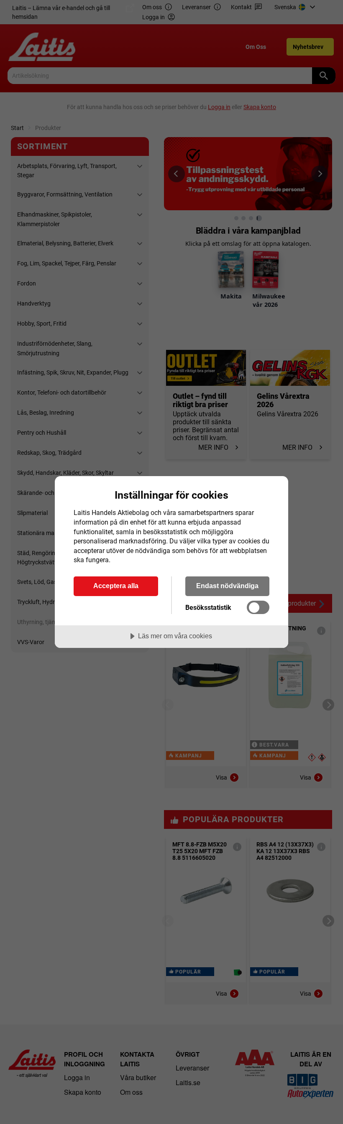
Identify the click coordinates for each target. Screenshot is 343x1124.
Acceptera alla (115, 585)
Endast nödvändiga (227, 585)
